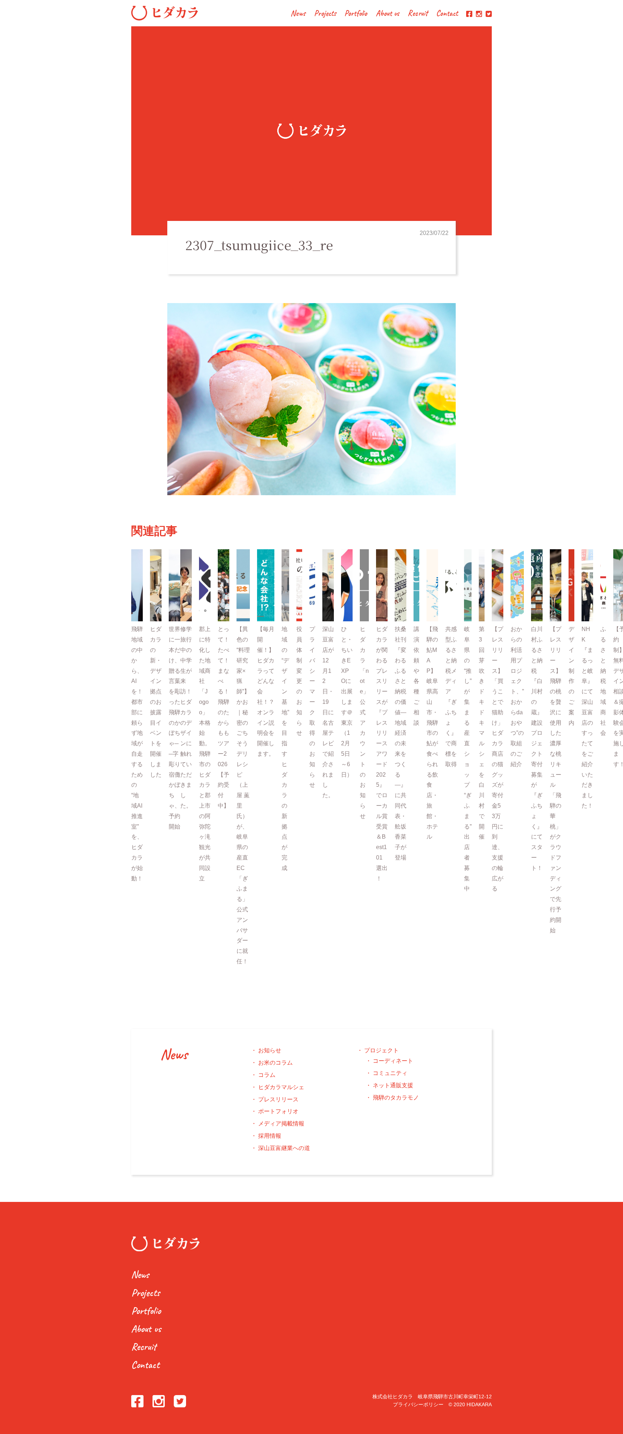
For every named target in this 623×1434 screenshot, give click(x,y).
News (298, 13)
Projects (325, 13)
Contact (447, 13)
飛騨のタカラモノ (396, 1098)
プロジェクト (381, 1050)
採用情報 (269, 1136)
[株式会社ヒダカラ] (164, 18)
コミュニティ (390, 1073)
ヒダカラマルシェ (281, 1087)
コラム (266, 1075)
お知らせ (269, 1050)
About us (387, 13)
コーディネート (393, 1061)
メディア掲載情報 (281, 1123)
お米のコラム (275, 1063)
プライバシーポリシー (418, 1404)
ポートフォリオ (278, 1111)
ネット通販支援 (393, 1085)
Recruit (418, 13)
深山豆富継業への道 (284, 1148)
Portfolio (355, 13)
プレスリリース (278, 1099)
